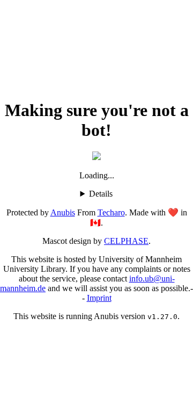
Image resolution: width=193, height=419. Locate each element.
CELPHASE (126, 240)
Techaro (111, 212)
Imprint (99, 297)
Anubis (62, 212)
